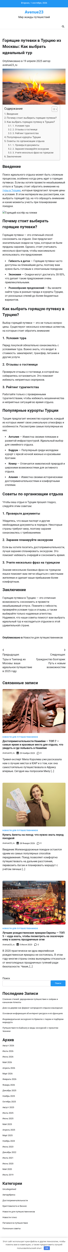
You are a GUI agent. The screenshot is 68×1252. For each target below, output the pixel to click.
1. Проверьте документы (26, 145)
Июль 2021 (7, 1158)
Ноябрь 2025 (8, 1096)
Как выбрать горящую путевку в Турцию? (31, 121)
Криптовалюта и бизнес (14, 1206)
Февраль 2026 (9, 1079)
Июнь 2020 (7, 1163)
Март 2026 (7, 1073)
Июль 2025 (7, 1113)
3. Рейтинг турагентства (26, 133)
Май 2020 (7, 1169)
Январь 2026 (8, 1085)
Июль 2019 (7, 1174)
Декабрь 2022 (9, 1152)
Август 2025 (8, 1107)
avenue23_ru (9, 65)
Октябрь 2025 (9, 1101)
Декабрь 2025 (9, 1090)
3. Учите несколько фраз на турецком (33, 152)
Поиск (6, 978)
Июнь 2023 (7, 1146)
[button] (53, 109)
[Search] (63, 26)
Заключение (14, 156)
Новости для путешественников (43, 637)
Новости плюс (9, 1217)
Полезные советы (11, 1228)
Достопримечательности (15, 1200)
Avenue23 (34, 12)
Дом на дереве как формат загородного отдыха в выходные (32, 1008)
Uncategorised (9, 1189)
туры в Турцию (11, 190)
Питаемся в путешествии (15, 1223)
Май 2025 (7, 1124)
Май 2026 (7, 1062)
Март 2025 (7, 1135)
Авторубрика (8, 1194)
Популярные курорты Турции (24, 137)
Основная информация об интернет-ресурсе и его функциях (32, 1013)
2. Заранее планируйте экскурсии (31, 149)
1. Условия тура (21, 125)
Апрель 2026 (8, 1068)
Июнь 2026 (7, 1056)
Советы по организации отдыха (25, 141)
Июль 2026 (7, 1051)
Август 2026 (8, 1045)
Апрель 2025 (8, 1130)
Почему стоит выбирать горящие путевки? (32, 117)
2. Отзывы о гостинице (25, 129)
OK (46, 1248)
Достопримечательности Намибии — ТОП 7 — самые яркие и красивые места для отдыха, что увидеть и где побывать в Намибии (32, 745)
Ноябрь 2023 (8, 1141)
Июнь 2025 (7, 1118)
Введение (12, 113)
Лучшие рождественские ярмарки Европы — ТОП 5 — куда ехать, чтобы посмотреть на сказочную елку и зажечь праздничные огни (33, 936)
